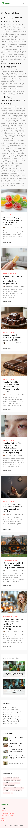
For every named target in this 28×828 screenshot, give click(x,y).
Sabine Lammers (9, 570)
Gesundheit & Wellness (10, 560)
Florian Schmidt (9, 394)
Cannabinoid (6, 790)
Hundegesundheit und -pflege (12, 720)
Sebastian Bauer (9, 286)
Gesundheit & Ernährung (11, 723)
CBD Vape (20, 790)
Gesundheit (7, 714)
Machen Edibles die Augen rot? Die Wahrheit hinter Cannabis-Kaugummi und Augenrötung (12, 448)
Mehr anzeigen (7, 242)
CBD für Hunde (7, 792)
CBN (12, 792)
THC (12, 780)
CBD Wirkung (16, 777)
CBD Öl (22, 787)
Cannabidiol (6, 782)
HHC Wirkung (16, 787)
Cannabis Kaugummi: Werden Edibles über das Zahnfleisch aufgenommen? (12, 280)
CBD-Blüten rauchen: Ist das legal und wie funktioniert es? (16, 762)
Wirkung (18, 780)
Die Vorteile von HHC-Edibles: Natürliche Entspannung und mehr (13, 565)
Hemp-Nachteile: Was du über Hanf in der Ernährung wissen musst (16, 745)
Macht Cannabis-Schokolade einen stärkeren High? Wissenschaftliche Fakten (11, 387)
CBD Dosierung (7, 780)
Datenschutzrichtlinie (7, 815)
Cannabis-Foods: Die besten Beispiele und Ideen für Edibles (12, 337)
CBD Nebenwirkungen (8, 787)
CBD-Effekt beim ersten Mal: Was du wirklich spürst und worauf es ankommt (16, 751)
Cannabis (17, 782)
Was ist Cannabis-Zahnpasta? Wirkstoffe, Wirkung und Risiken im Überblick (17, 757)
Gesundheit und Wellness (11, 709)
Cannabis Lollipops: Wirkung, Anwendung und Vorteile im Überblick (13, 221)
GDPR (2, 818)
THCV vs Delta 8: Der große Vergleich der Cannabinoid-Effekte (16, 738)
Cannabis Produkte (9, 215)
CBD (4, 777)
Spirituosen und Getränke (11, 721)
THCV (11, 790)
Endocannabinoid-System (9, 785)
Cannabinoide (9, 777)
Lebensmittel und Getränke (11, 716)
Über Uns (3, 810)
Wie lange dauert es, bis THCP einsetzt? (14, 691)
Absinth (15, 790)
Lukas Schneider (9, 514)
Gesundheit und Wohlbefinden (12, 711)
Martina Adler (8, 227)
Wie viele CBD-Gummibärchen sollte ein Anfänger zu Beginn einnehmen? (14, 674)
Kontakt (3, 820)
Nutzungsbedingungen (7, 813)
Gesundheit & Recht (10, 718)
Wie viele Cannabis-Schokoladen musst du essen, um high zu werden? (13, 508)
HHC (15, 780)
